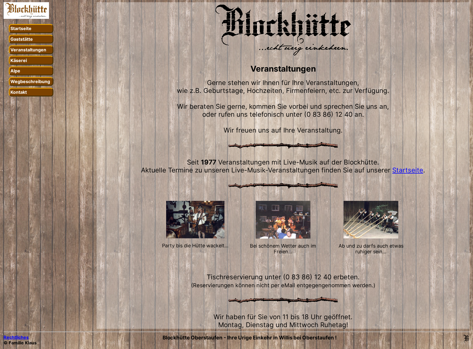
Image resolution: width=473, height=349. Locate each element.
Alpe (15, 71)
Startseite (20, 28)
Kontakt (18, 92)
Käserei (18, 60)
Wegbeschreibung (30, 81)
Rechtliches (16, 337)
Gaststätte (21, 39)
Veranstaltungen (28, 49)
